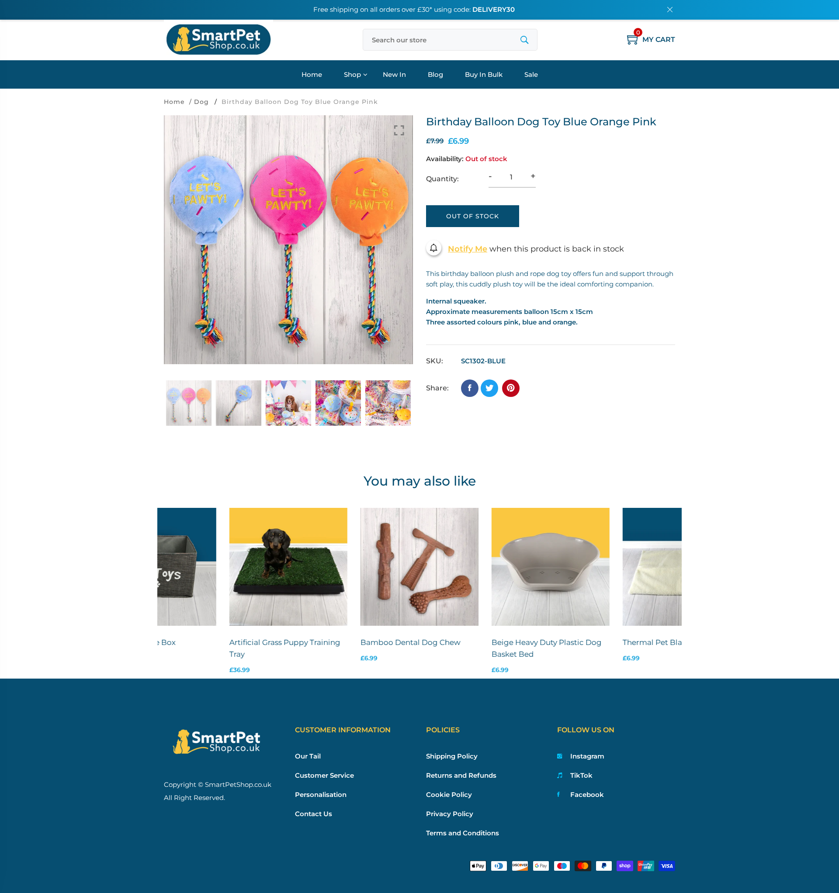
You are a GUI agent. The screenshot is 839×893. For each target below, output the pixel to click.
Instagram (587, 756)
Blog (435, 74)
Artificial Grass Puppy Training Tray (219, 648)
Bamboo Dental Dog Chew (345, 642)
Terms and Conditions (462, 833)
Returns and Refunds (461, 775)
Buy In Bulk (484, 74)
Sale (531, 74)
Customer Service (324, 775)
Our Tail (308, 756)
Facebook (587, 794)
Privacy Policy (449, 814)
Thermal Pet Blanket (595, 642)
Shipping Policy (452, 756)
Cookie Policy (449, 794)
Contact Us (313, 814)
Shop (352, 74)
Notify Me (467, 249)
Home (312, 74)
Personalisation (321, 794)
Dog (201, 102)
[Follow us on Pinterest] (511, 388)
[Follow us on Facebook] (469, 388)
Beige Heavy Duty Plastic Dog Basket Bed (481, 648)
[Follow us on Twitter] (489, 388)
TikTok (581, 775)
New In (394, 74)
